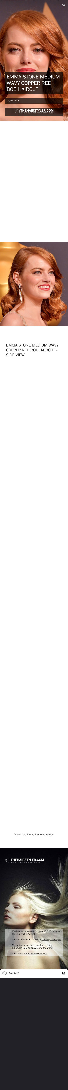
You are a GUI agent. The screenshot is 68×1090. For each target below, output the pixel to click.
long (49, 945)
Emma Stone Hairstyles (35, 953)
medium (40, 945)
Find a (15, 931)
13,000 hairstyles (53, 931)
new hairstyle (26, 931)
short (31, 945)
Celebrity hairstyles (51, 939)
